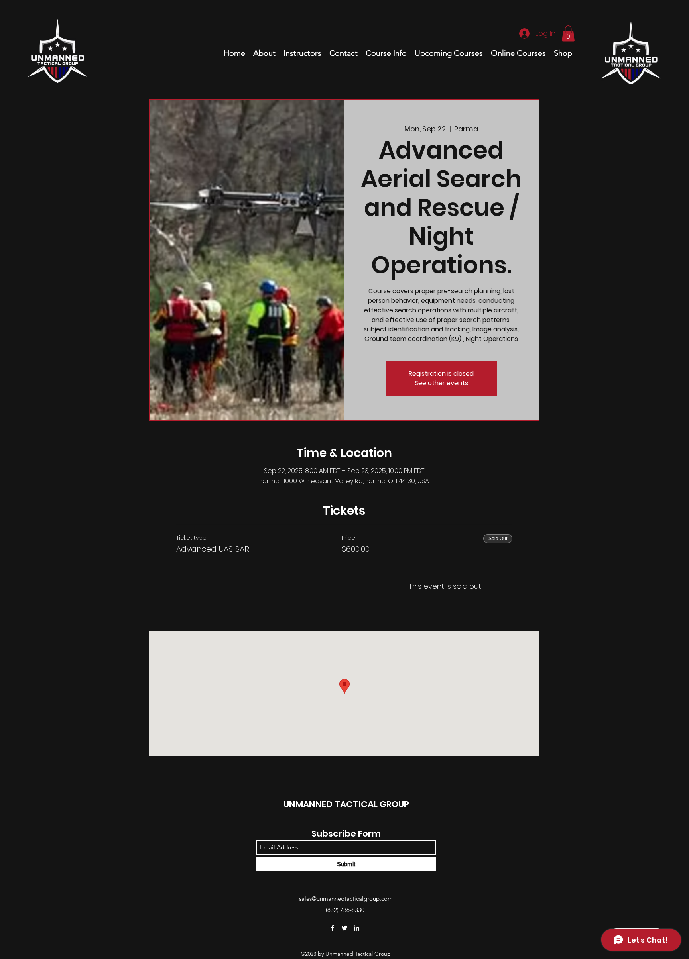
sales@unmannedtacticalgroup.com (346, 898)
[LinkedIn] (356, 928)
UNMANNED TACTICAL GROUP (346, 804)
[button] (568, 33)
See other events (441, 383)
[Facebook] (333, 928)
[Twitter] (344, 928)
